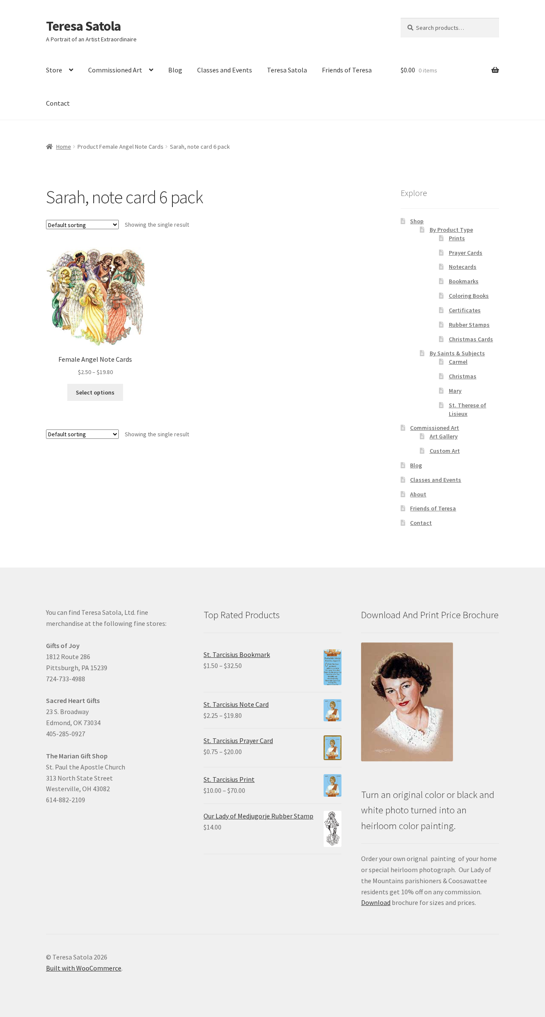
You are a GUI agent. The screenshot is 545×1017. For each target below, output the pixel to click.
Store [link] (54, 70)
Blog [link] (175, 70)
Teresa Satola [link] (83, 26)
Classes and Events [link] (224, 70)
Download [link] (375, 902)
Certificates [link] (465, 310)
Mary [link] (455, 391)
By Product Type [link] (451, 229)
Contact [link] (58, 103)
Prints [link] (457, 238)
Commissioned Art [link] (115, 70)
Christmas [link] (462, 376)
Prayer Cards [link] (465, 252)
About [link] (418, 494)
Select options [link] (95, 392)
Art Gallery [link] (444, 436)
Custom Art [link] (445, 451)
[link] (95, 312)
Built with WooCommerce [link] (83, 968)
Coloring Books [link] (469, 296)
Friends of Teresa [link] (347, 70)
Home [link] (63, 146)
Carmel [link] (458, 362)
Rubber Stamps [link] (469, 324)
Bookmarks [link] (464, 281)
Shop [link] (417, 221)
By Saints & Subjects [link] (457, 353)
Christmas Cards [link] (471, 339)
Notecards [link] (462, 267)
